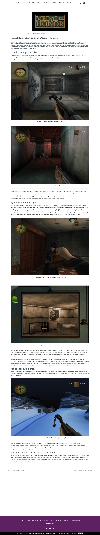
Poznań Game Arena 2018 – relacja (83, 470)
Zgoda (80, 533)
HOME (17, 2)
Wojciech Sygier (27, 33)
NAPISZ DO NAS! (50, 523)
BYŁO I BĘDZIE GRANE (40, 33)
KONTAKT (44, 2)
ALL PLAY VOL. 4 (53, 2)
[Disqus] (50, 492)
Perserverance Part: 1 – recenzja (16, 470)
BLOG (38, 2)
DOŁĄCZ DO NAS (31, 2)
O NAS (23, 2)
